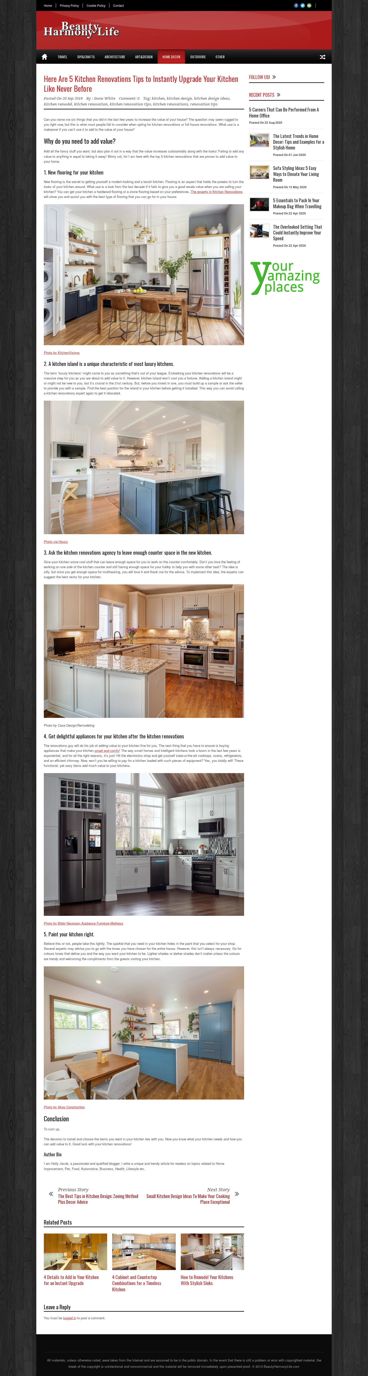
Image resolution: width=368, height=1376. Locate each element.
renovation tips (204, 104)
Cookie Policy (96, 5)
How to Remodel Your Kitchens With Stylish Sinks (207, 1280)
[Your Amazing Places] (286, 295)
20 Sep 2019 (73, 98)
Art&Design (143, 56)
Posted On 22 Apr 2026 (289, 213)
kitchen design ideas (212, 98)
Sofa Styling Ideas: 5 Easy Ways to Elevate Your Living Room (296, 174)
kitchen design (179, 98)
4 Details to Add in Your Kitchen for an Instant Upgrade (71, 1280)
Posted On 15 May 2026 (290, 187)
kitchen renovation (91, 104)
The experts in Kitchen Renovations (217, 191)
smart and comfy (107, 750)
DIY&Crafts (86, 56)
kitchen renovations (170, 104)
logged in (69, 1318)
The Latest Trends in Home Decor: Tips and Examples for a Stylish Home (298, 142)
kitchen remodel (58, 104)
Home (48, 5)
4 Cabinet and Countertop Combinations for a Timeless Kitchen (136, 1283)
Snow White (104, 98)
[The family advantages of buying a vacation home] (322, 57)
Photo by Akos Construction (64, 1107)
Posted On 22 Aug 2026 (265, 122)
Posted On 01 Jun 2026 (289, 154)
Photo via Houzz (56, 541)
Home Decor (171, 56)
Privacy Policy (69, 5)
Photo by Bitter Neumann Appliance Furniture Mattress (83, 923)
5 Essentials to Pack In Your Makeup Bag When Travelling (297, 203)
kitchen (158, 98)
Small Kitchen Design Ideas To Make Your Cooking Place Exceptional (188, 1199)
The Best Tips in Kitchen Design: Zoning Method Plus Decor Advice (98, 1199)
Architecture (115, 56)
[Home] (44, 57)
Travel (62, 56)
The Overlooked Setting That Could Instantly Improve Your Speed (297, 232)
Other (220, 56)
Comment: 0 (129, 98)
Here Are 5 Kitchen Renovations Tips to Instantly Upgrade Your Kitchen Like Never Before (141, 83)
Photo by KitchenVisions (62, 352)
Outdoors (198, 56)
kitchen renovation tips (130, 104)
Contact (118, 5)
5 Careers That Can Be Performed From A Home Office (284, 112)
